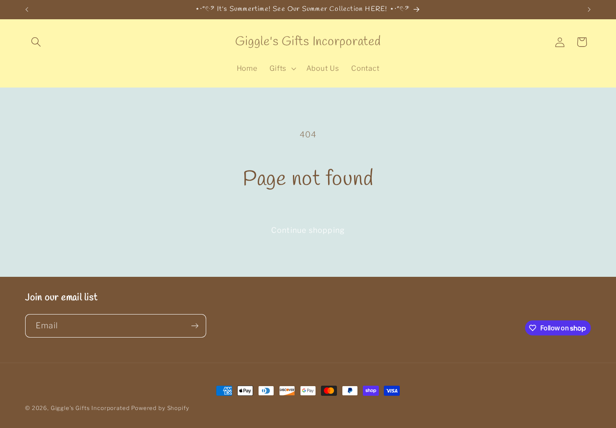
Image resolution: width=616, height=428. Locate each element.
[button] (36, 42)
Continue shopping (308, 230)
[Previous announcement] (27, 9)
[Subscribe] (195, 326)
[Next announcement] (589, 9)
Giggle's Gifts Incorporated (90, 408)
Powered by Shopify (160, 408)
